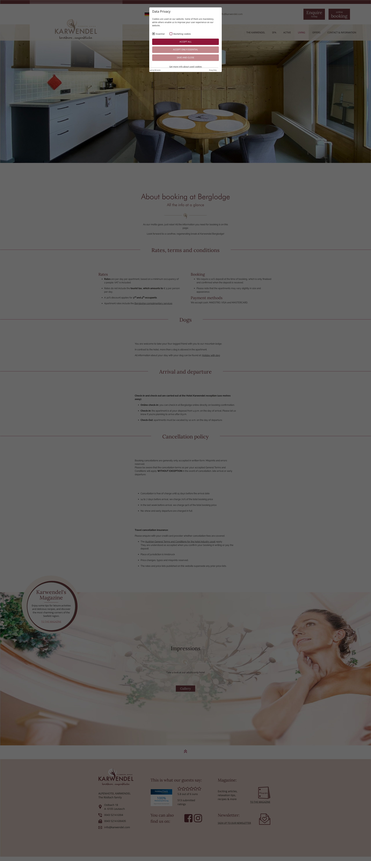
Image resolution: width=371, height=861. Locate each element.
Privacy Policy (213, 70)
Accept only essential (185, 49)
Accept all (186, 41)
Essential (160, 34)
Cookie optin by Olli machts (153, 70)
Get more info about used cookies (185, 66)
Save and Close (185, 57)
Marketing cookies (182, 34)
